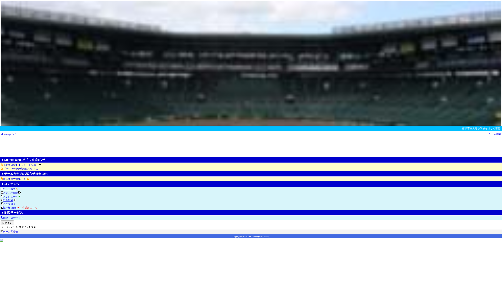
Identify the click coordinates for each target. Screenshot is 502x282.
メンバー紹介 (10, 192)
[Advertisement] (251, 146)
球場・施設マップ (13, 217)
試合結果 (8, 200)
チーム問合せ (10, 231)
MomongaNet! (8, 134)
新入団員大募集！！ (14, 178)
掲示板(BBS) (10, 207)
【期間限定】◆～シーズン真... (20, 165)
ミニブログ (9, 203)
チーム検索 (495, 134)
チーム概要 (9, 189)
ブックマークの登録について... (20, 168)
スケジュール (10, 196)
